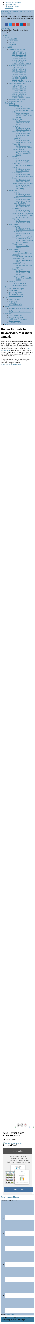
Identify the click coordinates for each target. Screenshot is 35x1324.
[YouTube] (24, 24)
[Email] (28, 24)
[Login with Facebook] (2, 374)
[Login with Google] (6, 374)
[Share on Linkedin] (29, 1128)
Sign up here (25, 385)
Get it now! (18, 1189)
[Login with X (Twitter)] (10, 374)
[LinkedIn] (21, 24)
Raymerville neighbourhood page (11, 364)
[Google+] (13, 24)
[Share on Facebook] (14, 1128)
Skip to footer (9, 8)
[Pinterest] (17, 24)
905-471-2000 (5, 28)
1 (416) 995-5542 (6, 441)
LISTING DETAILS (6, 432)
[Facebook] (6, 24)
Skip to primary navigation (13, 2)
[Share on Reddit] (21, 1125)
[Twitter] (10, 24)
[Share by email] (32, 1128)
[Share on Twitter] (18, 1125)
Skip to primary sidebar (12, 6)
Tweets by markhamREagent (10, 1197)
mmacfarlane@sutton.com (9, 443)
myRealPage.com (20, 1118)
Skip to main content (11, 4)
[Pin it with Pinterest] (25, 1125)
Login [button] (19, 373)
